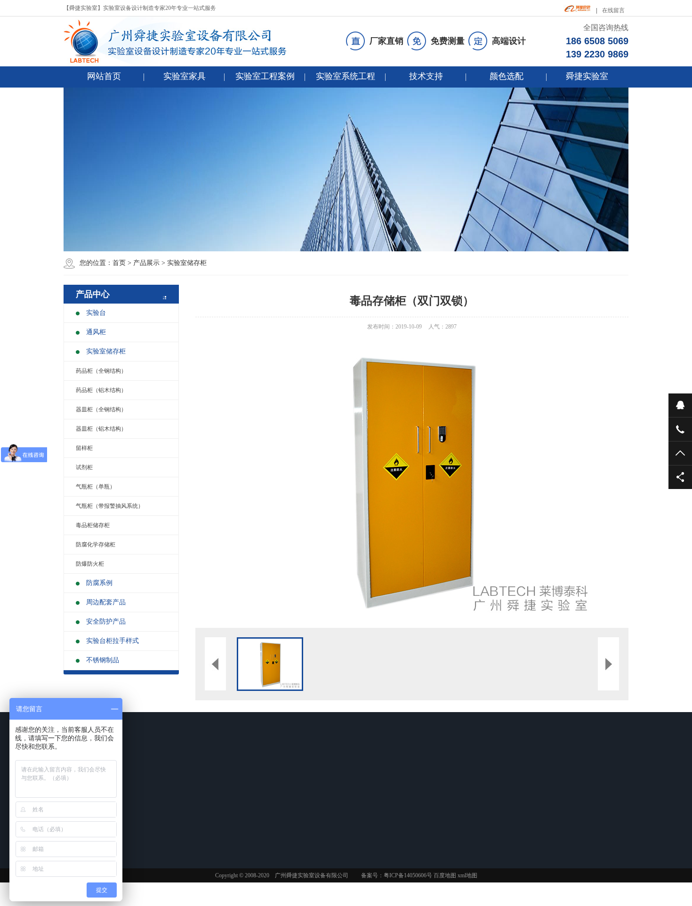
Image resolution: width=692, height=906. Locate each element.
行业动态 (288, 806)
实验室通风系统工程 (368, 806)
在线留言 (613, 10)
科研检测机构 (227, 806)
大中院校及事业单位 (235, 831)
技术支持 (426, 76)
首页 (119, 262)
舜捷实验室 (587, 76)
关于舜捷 (425, 776)
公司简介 (421, 794)
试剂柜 (84, 467)
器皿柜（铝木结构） (101, 428)
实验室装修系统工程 (368, 794)
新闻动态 (292, 776)
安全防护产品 (106, 621)
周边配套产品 (106, 602)
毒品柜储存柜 (93, 525)
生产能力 (421, 819)
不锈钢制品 (102, 660)
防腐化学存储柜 (95, 544)
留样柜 (84, 448)
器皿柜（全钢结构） (101, 409)
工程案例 (225, 776)
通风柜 (96, 332)
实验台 (96, 312)
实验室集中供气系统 (368, 831)
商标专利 (421, 831)
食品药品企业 (227, 794)
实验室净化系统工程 (368, 819)
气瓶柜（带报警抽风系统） (110, 506)
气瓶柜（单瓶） (95, 486)
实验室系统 (362, 776)
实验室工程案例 (265, 76)
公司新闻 (288, 794)
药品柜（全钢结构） (101, 371)
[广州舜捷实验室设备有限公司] (183, 41)
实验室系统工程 (345, 76)
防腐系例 (99, 582)
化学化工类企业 (230, 819)
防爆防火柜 (90, 564)
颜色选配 (506, 76)
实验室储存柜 (187, 262)
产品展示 (146, 262)
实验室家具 (184, 76)
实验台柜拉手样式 (112, 640)
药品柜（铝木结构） (101, 390)
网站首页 (104, 76)
